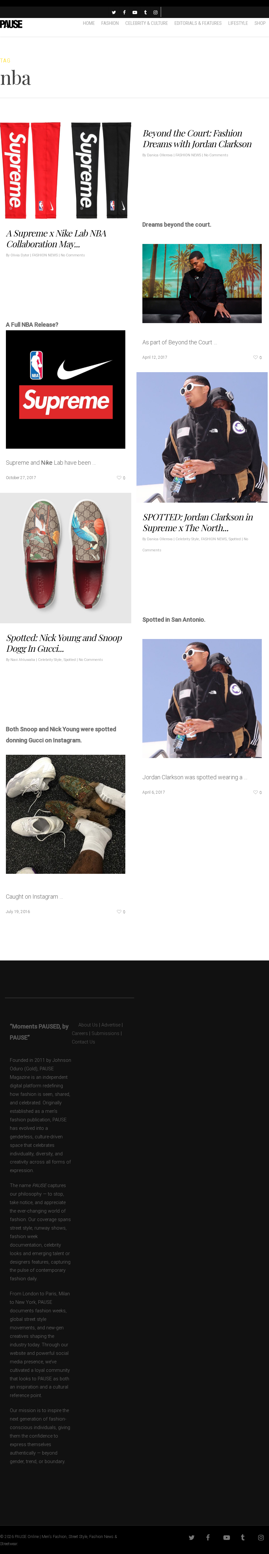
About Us (85, 1025)
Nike (46, 462)
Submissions (105, 1033)
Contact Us (83, 1042)
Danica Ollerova (160, 155)
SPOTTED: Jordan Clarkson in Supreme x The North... (197, 522)
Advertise (110, 1025)
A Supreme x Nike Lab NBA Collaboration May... (56, 238)
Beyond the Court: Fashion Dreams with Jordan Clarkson (196, 138)
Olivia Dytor (19, 255)
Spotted (235, 539)
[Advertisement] (82, 297)
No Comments (73, 255)
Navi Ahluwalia (22, 660)
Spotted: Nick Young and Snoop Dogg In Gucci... (63, 642)
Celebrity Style (187, 539)
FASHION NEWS (45, 255)
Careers (80, 1033)
